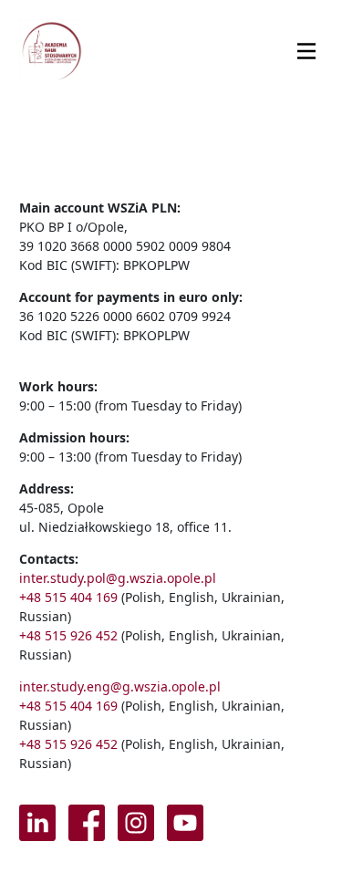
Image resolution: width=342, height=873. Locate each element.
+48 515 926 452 (68, 635)
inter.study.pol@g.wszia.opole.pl (117, 578)
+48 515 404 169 (68, 597)
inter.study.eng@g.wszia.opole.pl (120, 686)
